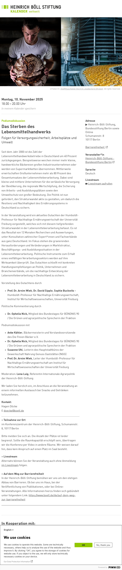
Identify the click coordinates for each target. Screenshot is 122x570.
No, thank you (103, 545)
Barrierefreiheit (95, 147)
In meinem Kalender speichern (18, 108)
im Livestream (10, 465)
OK (83, 545)
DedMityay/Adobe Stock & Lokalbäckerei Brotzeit (82, 89)
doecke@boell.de (14, 411)
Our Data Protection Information (17, 561)
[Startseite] (31, 9)
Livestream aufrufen (100, 183)
